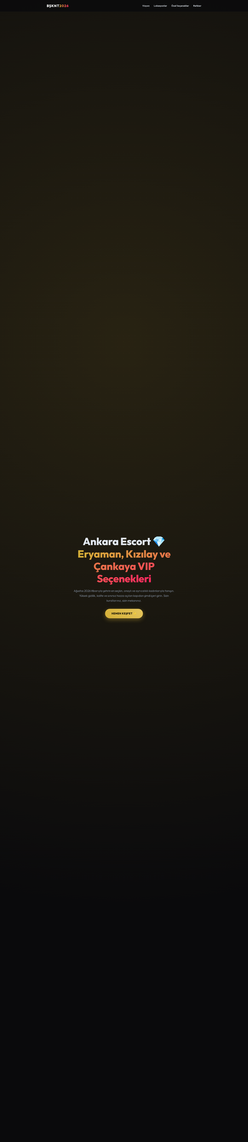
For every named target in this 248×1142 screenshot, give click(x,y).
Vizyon (146, 5)
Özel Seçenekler (180, 5)
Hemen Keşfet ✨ (124, 613)
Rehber (197, 5)
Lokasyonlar (160, 5)
